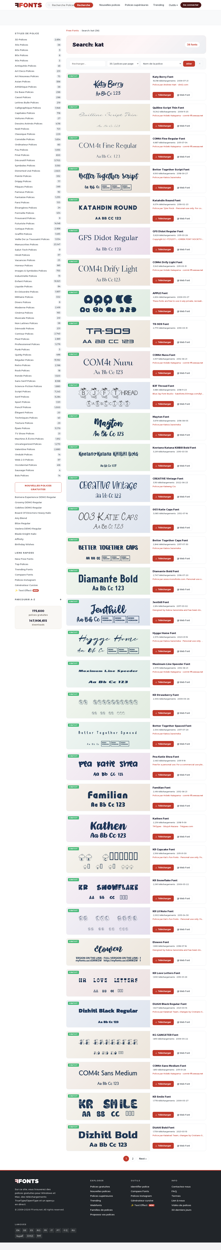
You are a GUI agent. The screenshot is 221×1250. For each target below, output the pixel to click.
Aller (189, 63)
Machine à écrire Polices (29, 438)
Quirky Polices (23, 354)
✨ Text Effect (26, 590)
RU (73, 1230)
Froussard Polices (25, 218)
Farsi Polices (22, 202)
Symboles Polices (25, 165)
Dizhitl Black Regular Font (170, 1003)
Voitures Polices (24, 118)
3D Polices (21, 39)
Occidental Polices (26, 465)
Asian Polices (22, 81)
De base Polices (24, 92)
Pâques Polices (24, 186)
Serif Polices (22, 396)
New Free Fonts (24, 558)
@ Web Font (183, 95)
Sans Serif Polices (25, 381)
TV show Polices (24, 433)
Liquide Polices (23, 286)
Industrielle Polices (26, 276)
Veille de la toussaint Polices (32, 239)
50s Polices (21, 44)
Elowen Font (161, 942)
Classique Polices (25, 134)
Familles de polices (101, 1209)
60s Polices (21, 50)
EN (17, 1230)
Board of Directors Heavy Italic (33, 512)
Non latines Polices (26, 323)
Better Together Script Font (171, 169)
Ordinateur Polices (26, 144)
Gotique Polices (24, 228)
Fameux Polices (24, 192)
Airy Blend (21, 518)
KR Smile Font (162, 1096)
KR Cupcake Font (164, 849)
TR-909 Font (161, 324)
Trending (158, 5)
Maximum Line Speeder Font (171, 664)
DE (24, 1230)
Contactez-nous (181, 1186)
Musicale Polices (24, 318)
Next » (143, 1158)
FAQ (174, 1191)
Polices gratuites (100, 1186)
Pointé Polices (23, 176)
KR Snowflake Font (165, 880)
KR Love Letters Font (166, 973)
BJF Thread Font (163, 385)
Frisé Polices (22, 155)
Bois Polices (22, 475)
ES (31, 1230)
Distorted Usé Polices (27, 170)
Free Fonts (72, 30)
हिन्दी (39, 1236)
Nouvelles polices (109, 5)
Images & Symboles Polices (31, 270)
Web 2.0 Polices (24, 459)
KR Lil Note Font (163, 911)
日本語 (30, 1236)
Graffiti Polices (23, 234)
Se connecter (191, 5)
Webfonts (96, 1205)
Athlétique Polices (26, 86)
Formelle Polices (24, 213)
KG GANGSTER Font (165, 1034)
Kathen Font (161, 818)
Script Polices (23, 391)
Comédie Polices (25, 139)
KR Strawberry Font (166, 694)
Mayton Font (161, 416)
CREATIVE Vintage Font (168, 478)
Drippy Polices (23, 181)
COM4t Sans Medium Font (169, 1065)
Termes (176, 1195)
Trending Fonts (24, 569)
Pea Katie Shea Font (166, 756)
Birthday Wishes (24, 544)
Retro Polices (22, 365)
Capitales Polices (25, 113)
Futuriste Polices (24, 223)
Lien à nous (178, 1200)
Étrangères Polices (26, 207)
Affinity (19, 539)
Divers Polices (23, 302)
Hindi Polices (22, 255)
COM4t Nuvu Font (164, 354)
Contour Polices (24, 333)
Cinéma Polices (24, 312)
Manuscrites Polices (26, 244)
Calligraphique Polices (28, 107)
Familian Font (161, 787)
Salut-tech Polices (26, 249)
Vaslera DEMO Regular (28, 528)
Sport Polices (22, 402)
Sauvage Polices (24, 470)
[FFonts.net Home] (28, 5)
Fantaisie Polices (25, 197)
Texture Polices (24, 423)
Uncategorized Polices (28, 444)
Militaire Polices (24, 297)
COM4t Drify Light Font (167, 262)
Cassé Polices (23, 97)
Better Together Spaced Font (172, 725)
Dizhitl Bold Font (163, 1127)
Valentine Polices (25, 449)
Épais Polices (22, 428)
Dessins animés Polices (28, 123)
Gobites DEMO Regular (28, 507)
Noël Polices (22, 128)
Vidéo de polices (181, 1205)
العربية (19, 1236)
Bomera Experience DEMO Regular (35, 497)
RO (38, 1230)
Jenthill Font (161, 602)
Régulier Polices (24, 360)
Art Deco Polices (24, 71)
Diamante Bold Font (166, 571)
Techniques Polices (26, 417)
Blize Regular (22, 523)
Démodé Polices (24, 328)
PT (58, 1230)
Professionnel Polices (27, 344)
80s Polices (21, 55)
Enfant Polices (23, 281)
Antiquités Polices (25, 65)
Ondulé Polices (23, 454)
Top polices (21, 564)
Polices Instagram (25, 579)
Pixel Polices (22, 339)
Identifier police (140, 1186)
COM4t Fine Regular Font (169, 138)
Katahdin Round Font (167, 200)
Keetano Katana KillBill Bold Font (174, 447)
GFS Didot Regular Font (168, 231)
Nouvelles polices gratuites (38, 487)
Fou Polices (21, 149)
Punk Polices (22, 349)
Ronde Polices (23, 375)
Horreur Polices (24, 265)
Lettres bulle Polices (27, 102)
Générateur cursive (26, 585)
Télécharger (164, 95)
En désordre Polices (26, 291)
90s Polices (21, 60)
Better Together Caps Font (170, 540)
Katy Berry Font (163, 76)
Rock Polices (22, 370)
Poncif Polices (23, 407)
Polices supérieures (136, 5)
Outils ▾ (173, 5)
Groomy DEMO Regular (28, 502)
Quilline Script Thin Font (168, 107)
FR (45, 1230)
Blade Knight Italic (26, 533)
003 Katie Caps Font (166, 509)
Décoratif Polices (25, 160)
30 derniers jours (181, 1209)
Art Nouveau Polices (27, 76)
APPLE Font (160, 293)
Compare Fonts (24, 574)
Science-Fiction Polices (28, 386)
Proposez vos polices (102, 1214)
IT (52, 1230)
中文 (66, 1230)
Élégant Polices (24, 412)
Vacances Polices (25, 260)
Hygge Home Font (164, 633)
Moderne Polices (24, 307)
